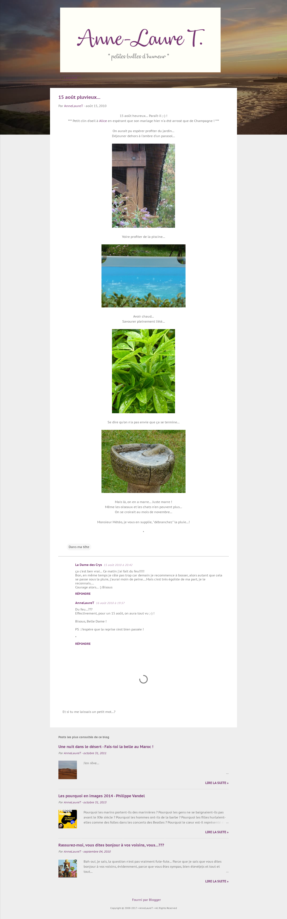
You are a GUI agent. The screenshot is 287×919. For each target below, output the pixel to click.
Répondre (83, 594)
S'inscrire (71, 77)
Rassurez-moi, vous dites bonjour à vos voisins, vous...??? (111, 845)
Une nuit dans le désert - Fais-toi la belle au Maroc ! (105, 746)
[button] (226, 97)
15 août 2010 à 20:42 (118, 565)
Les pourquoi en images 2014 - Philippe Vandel (101, 795)
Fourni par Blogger (146, 900)
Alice (103, 121)
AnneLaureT (84, 603)
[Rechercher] (234, 11)
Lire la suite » (217, 783)
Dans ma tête (79, 547)
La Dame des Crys (88, 565)
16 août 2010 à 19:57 (110, 603)
